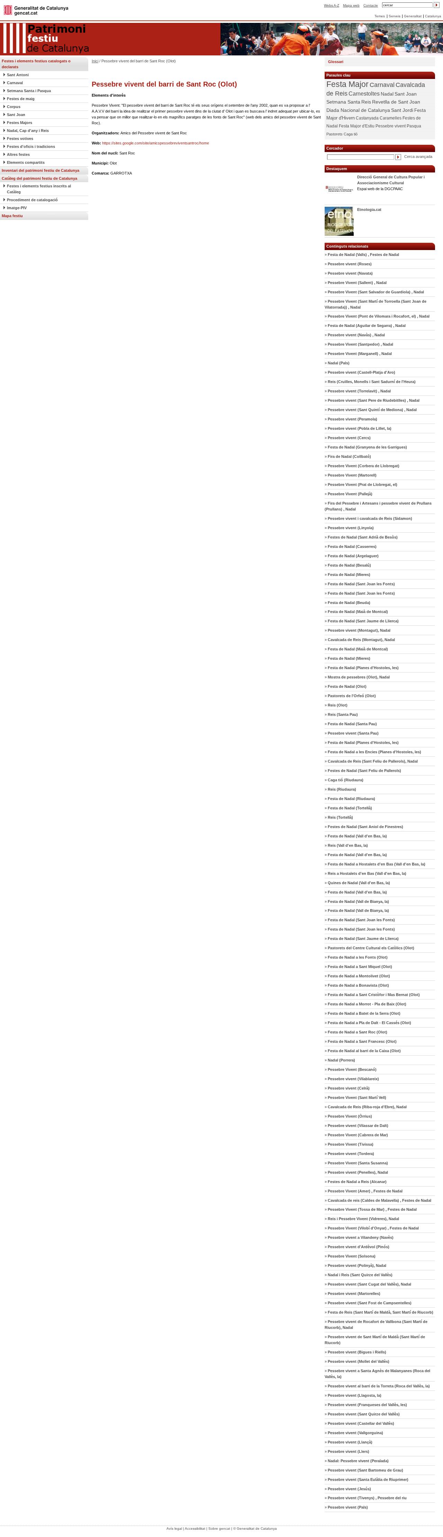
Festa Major (347, 84)
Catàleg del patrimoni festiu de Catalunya (39, 178)
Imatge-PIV (17, 208)
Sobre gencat (219, 1528)
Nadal (387, 94)
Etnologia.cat (369, 209)
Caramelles (390, 118)
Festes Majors (19, 123)
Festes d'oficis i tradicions (31, 146)
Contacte (370, 5)
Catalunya (433, 16)
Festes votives (20, 138)
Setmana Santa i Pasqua (29, 91)
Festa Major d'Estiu (356, 126)
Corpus (13, 107)
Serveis (394, 16)
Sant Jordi (402, 110)
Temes (379, 16)
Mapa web (351, 5)
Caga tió (351, 134)
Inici (95, 61)
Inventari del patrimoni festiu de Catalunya (40, 170)
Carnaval (15, 83)
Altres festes (18, 154)
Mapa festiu (12, 216)
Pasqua (414, 126)
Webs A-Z (331, 5)
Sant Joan (16, 115)
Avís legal (174, 1528)
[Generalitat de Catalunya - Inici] (36, 10)
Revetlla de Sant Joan (396, 102)
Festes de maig (21, 99)
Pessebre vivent (391, 126)
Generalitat (413, 16)
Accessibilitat (195, 1528)
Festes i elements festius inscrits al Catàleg (39, 189)
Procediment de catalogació (32, 200)
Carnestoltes (364, 94)
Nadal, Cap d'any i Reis (28, 130)
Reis (366, 102)
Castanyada (367, 118)
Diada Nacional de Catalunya (358, 110)
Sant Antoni (18, 75)
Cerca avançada (418, 156)
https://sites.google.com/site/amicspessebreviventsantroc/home (155, 143)
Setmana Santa (343, 102)
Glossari (335, 62)
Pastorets (334, 134)
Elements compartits (26, 162)
